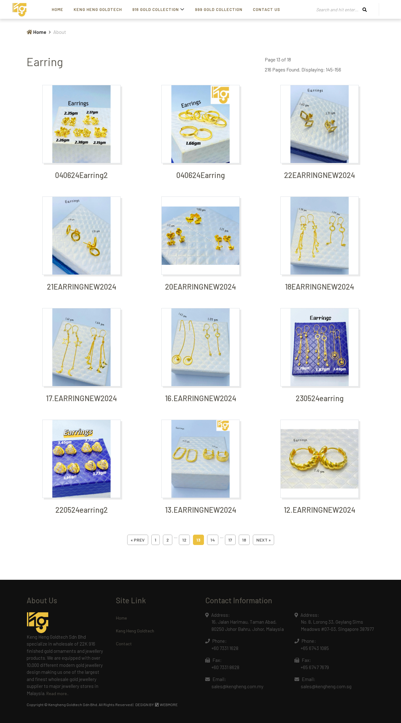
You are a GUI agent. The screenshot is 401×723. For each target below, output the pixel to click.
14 (213, 539)
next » (263, 539)
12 (184, 539)
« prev (138, 539)
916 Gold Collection (155, 9)
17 (230, 539)
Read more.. (57, 693)
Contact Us (266, 9)
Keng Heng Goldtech (98, 9)
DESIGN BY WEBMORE (156, 704)
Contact (124, 643)
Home (57, 9)
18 (244, 539)
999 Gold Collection (218, 9)
